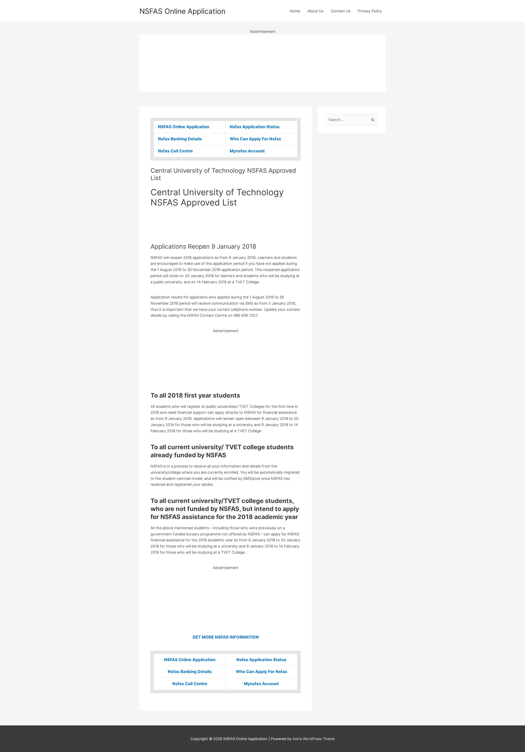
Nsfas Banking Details (180, 138)
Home (295, 11)
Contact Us (340, 11)
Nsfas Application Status (255, 126)
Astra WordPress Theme (314, 739)
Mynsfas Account (247, 151)
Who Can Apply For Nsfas (255, 138)
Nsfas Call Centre (175, 151)
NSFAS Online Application (182, 11)
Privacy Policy (370, 11)
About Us (315, 11)
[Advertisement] (262, 63)
